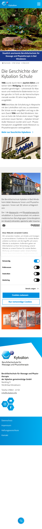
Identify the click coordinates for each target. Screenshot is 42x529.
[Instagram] (4, 404)
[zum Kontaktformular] (21, 521)
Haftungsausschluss (10, 430)
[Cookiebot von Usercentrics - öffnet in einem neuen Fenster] (31, 225)
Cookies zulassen (20, 295)
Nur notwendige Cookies (20, 301)
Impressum (6, 425)
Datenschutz (7, 420)
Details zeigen (30, 289)
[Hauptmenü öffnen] (38, 4)
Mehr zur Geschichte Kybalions (16, 132)
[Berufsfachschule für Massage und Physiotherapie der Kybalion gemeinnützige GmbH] (9, 4)
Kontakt (5, 435)
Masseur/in (14, 212)
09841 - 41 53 (14, 390)
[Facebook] (10, 407)
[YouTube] (10, 401)
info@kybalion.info (9, 393)
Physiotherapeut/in (31, 212)
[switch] (37, 267)
